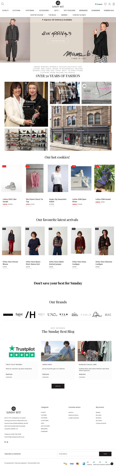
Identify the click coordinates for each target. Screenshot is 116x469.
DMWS (34, 463)
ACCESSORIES (44, 10)
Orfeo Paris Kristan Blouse (10, 263)
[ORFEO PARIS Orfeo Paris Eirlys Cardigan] (81, 241)
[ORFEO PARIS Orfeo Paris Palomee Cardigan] (104, 241)
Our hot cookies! (57, 157)
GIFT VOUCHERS (69, 10)
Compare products (101, 423)
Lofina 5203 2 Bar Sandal (10, 200)
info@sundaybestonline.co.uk (16, 437)
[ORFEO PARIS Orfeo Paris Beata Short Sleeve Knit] (35, 241)
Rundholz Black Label (88, 364)
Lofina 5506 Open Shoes (79, 200)
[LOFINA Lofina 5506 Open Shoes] (81, 178)
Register (98, 412)
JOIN (96, 93)
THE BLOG (52, 15)
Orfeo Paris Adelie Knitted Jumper (56, 263)
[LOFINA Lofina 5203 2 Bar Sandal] (11, 178)
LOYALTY (5, 10)
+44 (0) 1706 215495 (16, 434)
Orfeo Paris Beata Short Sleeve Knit (33, 263)
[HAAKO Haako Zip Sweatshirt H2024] (58, 178)
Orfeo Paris (47, 364)
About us (71, 412)
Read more (9, 374)
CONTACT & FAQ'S (79, 15)
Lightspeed (24, 463)
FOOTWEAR (30, 10)
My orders (99, 415)
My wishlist (99, 420)
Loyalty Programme (74, 418)
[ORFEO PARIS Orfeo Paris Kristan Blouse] (11, 241)
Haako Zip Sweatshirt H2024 (57, 200)
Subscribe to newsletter (13, 454)
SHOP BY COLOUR (36, 15)
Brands (64, 15)
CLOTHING (16, 10)
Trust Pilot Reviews (14, 364)
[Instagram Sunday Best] (7, 442)
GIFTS (56, 10)
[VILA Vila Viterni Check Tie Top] (35, 178)
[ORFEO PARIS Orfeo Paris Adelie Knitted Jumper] (58, 241)
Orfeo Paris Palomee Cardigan (104, 263)
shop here (64, 95)
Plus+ (38, 463)
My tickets (98, 418)
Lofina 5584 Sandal (103, 199)
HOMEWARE (95, 10)
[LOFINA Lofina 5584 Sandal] (104, 178)
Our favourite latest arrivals (57, 219)
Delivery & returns (73, 415)
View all (58, 386)
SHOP (26, 142)
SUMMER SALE (109, 10)
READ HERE (26, 106)
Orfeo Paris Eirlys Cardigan (79, 263)
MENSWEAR (83, 10)
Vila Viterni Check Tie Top (34, 200)
